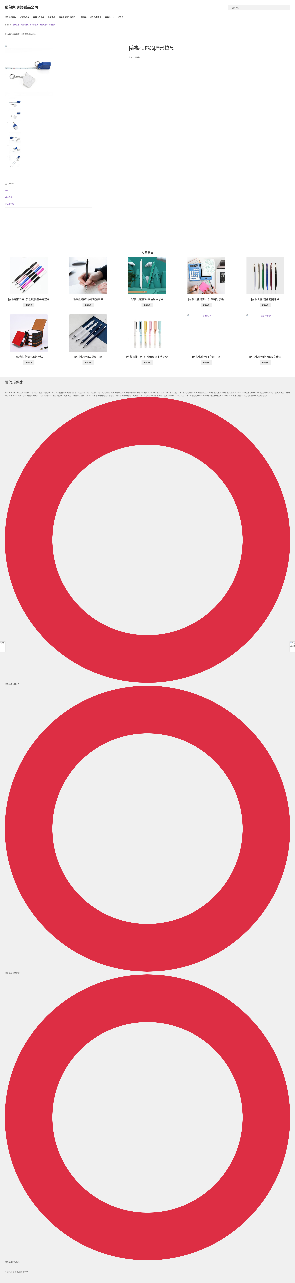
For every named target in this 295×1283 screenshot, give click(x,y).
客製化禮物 (43, 24)
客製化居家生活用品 (67, 17)
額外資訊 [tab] (8, 197)
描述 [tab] (7, 190)
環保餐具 (52, 24)
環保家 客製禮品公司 (21, 7)
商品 (27, 24)
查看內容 (29, 305)
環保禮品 (16, 24)
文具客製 (83, 17)
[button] (6, 46)
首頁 (9, 34)
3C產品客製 (24, 17)
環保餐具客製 (10, 17)
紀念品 (120, 17)
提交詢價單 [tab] (9, 183)
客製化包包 (109, 17)
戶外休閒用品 (95, 17)
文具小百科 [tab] (9, 204)
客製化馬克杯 (38, 17)
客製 (22, 24)
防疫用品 (51, 17)
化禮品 (35, 24)
